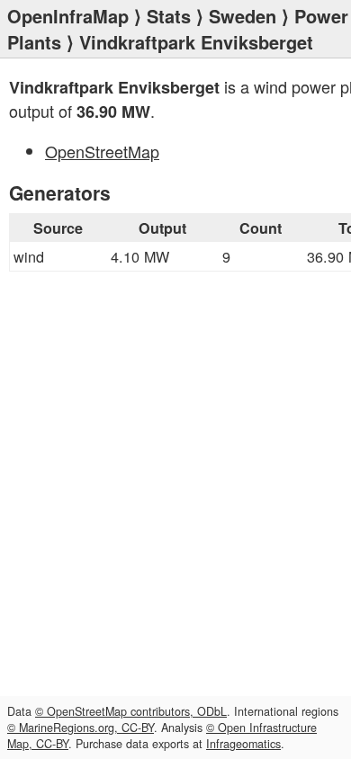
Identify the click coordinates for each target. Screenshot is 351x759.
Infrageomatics (243, 744)
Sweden (242, 16)
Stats (169, 16)
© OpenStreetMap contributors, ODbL (131, 711)
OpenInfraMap (68, 16)
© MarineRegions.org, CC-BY (80, 727)
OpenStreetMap (102, 151)
